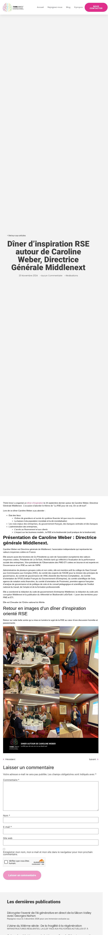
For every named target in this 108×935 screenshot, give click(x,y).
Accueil (40, 7)
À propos (78, 7)
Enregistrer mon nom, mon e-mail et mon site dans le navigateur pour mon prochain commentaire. (48, 853)
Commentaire (11, 780)
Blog (68, 7)
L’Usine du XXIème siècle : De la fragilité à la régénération (44, 926)
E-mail (7, 827)
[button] (16, 236)
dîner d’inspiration (35, 503)
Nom (6, 815)
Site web (7, 838)
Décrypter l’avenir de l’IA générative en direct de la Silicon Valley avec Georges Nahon (49, 914)
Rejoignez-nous (55, 7)
